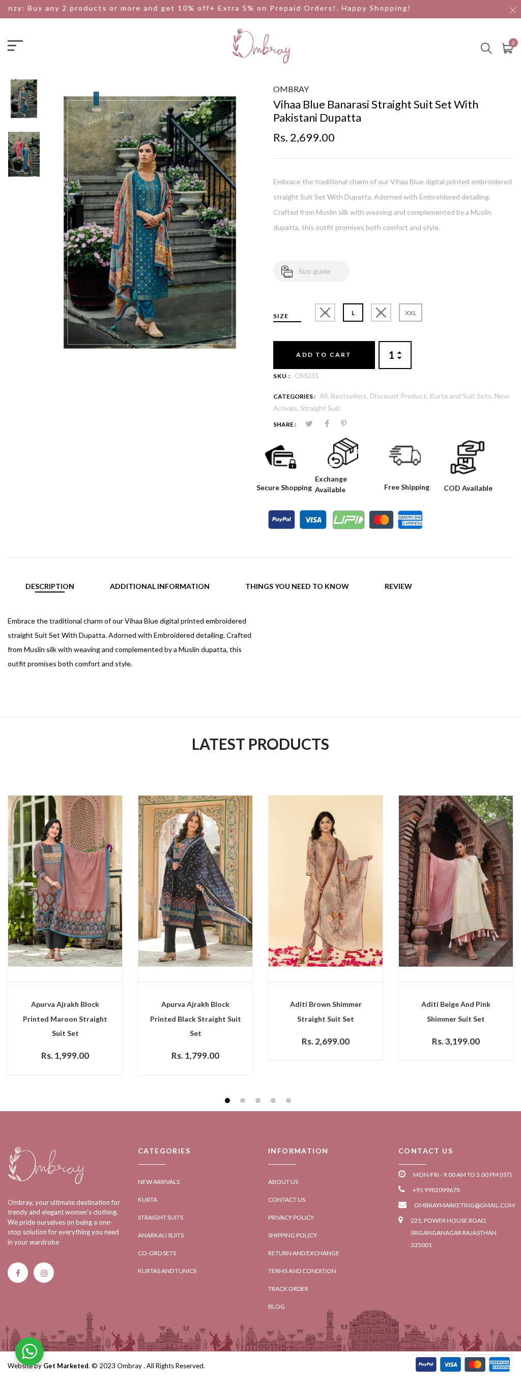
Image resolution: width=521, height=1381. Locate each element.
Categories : (294, 396)
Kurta (147, 1199)
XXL (410, 313)
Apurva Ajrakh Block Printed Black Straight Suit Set (195, 1019)
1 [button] (228, 1102)
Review (398, 586)
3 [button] (259, 1102)
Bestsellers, (350, 395)
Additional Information (160, 586)
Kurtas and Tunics (167, 1271)
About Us (283, 1182)
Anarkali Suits (161, 1235)
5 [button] (289, 1102)
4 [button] (274, 1102)
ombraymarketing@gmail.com (464, 1205)
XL (381, 313)
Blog (276, 1306)
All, (325, 395)
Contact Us (286, 1199)
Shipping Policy (292, 1235)
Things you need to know (297, 586)
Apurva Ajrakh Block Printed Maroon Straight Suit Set (65, 1019)
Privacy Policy (291, 1217)
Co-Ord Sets (157, 1253)
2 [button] (244, 1102)
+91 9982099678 (436, 1190)
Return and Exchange (303, 1253)
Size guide (315, 271)
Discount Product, (399, 395)
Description (49, 586)
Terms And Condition (302, 1271)
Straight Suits (160, 1217)
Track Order (288, 1288)
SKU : (282, 376)
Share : (284, 424)
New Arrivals (159, 1182)
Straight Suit (320, 408)
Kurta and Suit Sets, (462, 395)
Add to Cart (324, 354)
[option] (24, 103)
